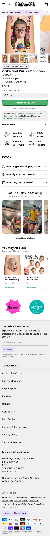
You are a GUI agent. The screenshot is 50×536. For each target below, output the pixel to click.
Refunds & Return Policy (15, 427)
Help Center (8, 419)
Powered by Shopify (10, 532)
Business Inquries (11, 381)
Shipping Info (9, 388)
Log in (6, 513)
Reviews (6, 396)
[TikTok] (3, 493)
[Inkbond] (25, 4)
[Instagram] (7, 493)
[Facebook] (10, 493)
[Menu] (4, 4)
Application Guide (12, 373)
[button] (18, 230)
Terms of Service (11, 442)
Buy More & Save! (13, 90)
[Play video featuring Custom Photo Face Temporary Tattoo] (11, 217)
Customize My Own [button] (25, 102)
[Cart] (45, 4)
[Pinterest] (14, 493)
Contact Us (8, 411)
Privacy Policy (9, 434)
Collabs (6, 404)
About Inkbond (10, 365)
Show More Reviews (25, 238)
